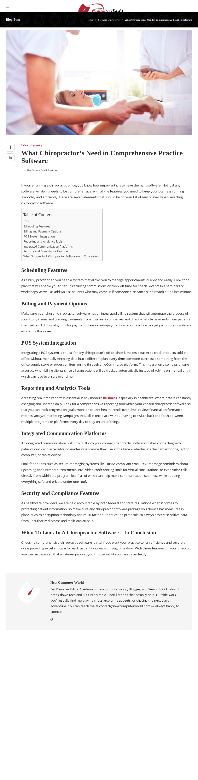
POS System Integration (39, 236)
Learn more (20, 737)
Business (164, 656)
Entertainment (164, 669)
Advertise (162, 771)
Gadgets (164, 676)
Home (90, 19)
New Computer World (37, 170)
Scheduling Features (36, 226)
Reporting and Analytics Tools (42, 241)
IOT (164, 690)
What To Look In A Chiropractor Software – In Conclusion (61, 256)
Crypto (164, 663)
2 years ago (53, 170)
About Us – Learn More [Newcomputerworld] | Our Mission (97, 771)
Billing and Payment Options (42, 231)
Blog (147, 771)
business (110, 398)
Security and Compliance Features (45, 251)
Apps (164, 649)
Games (164, 683)
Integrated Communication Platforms (48, 246)
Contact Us (182, 771)
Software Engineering (108, 19)
